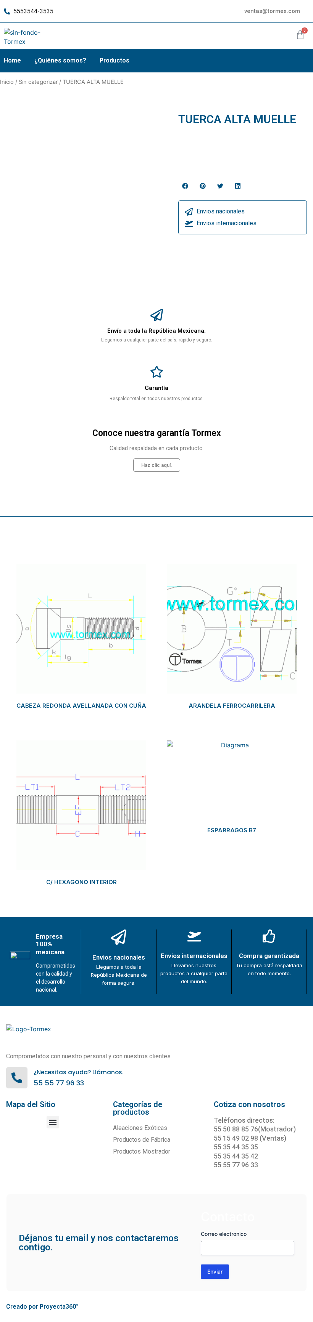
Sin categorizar (38, 82)
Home (12, 60)
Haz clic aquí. (156, 465)
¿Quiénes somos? (60, 60)
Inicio (7, 82)
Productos (114, 60)
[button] (185, 186)
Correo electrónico (224, 1234)
